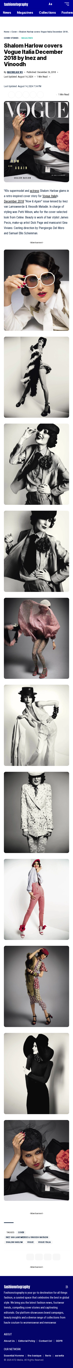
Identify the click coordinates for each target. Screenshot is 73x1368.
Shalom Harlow (14, 1242)
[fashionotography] (16, 4)
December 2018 (14, 201)
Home (6, 32)
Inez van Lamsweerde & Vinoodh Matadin (27, 1237)
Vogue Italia (49, 196)
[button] (44, 4)
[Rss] (67, 1287)
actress (34, 191)
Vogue (30, 1242)
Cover (14, 32)
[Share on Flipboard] (18, 94)
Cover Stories (11, 38)
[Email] (26, 94)
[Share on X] (11, 94)
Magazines (27, 38)
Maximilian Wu (15, 72)
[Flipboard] (60, 1287)
